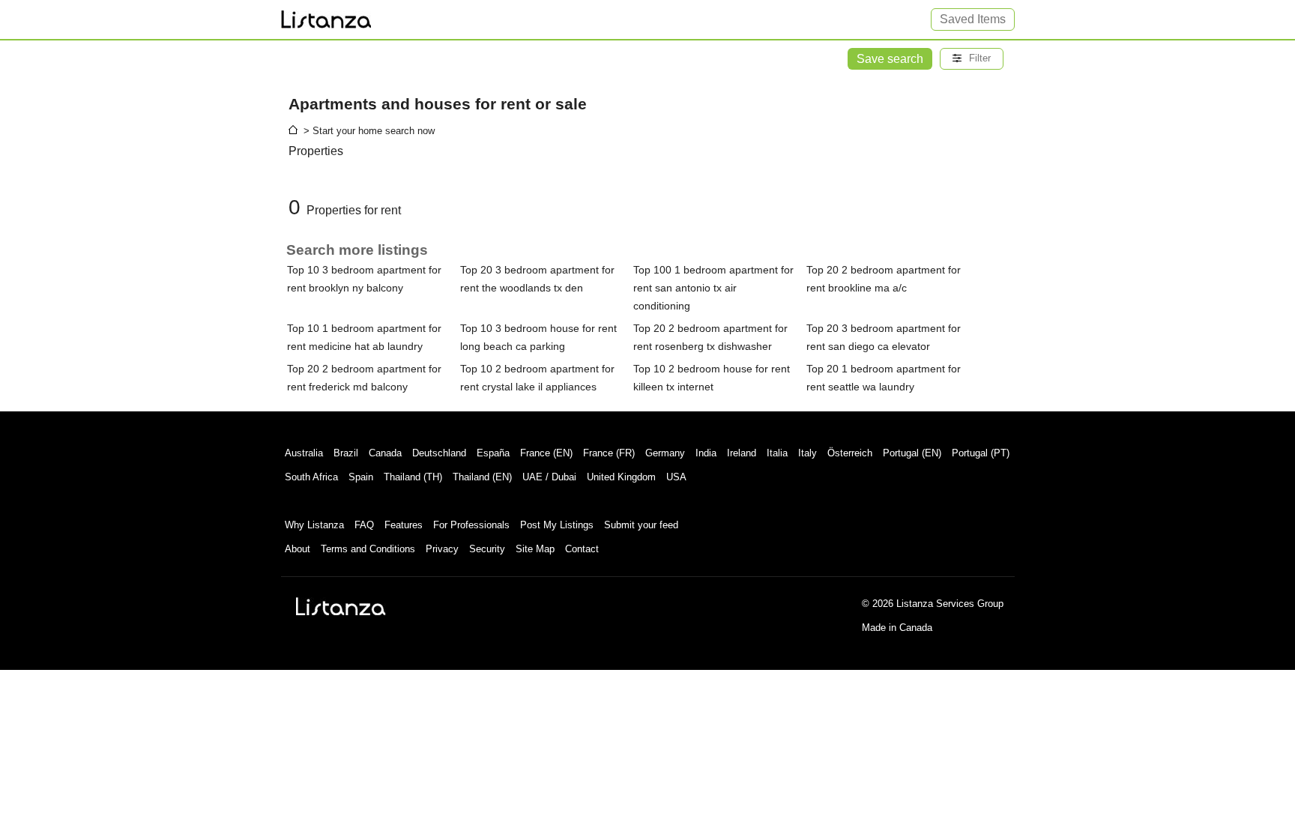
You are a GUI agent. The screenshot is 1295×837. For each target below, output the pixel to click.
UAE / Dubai (549, 477)
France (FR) (609, 453)
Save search (890, 58)
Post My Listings (557, 525)
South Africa (311, 477)
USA (676, 477)
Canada (385, 453)
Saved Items (973, 19)
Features (403, 525)
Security (487, 549)
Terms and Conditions (368, 549)
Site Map (535, 549)
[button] (971, 58)
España (493, 453)
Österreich (849, 453)
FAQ (364, 525)
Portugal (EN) (912, 453)
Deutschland (439, 453)
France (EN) (546, 453)
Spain (360, 477)
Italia (777, 453)
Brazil (345, 453)
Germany (665, 453)
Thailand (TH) (413, 477)
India (705, 453)
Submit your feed (641, 525)
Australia (304, 453)
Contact (582, 549)
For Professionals (471, 525)
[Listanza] (341, 606)
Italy (807, 453)
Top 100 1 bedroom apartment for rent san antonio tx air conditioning (713, 288)
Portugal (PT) (980, 453)
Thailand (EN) (482, 477)
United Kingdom (621, 477)
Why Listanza (314, 525)
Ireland (741, 453)
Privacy (442, 549)
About (297, 549)
